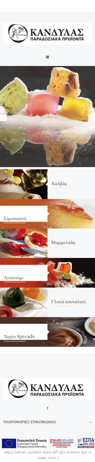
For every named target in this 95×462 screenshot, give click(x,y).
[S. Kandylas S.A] (47, 33)
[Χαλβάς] (24, 184)
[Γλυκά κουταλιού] (24, 302)
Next (91, 117)
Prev (3, 117)
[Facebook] (47, 408)
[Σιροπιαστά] (71, 213)
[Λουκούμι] (71, 272)
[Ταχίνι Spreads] (71, 332)
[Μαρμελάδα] (24, 243)
